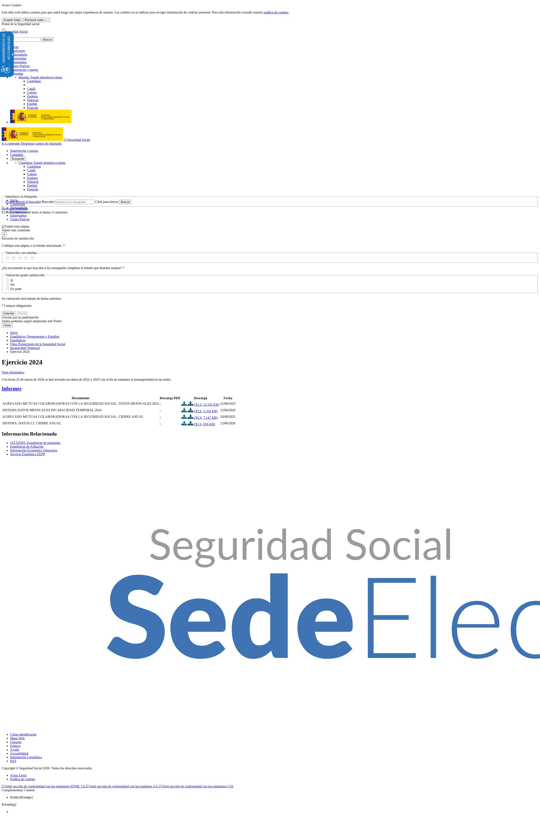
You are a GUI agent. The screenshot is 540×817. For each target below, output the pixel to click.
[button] (270, 228)
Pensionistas (18, 58)
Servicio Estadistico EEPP (27, 454)
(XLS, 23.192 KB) (206, 404)
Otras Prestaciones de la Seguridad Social (37, 344)
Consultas (16, 73)
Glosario (16, 742)
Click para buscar (106, 202)
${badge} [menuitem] (21, 797)
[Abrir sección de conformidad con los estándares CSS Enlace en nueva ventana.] (196, 786)
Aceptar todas (11, 20)
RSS (13, 761)
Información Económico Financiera (33, 450)
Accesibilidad (19, 753)
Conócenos (17, 51)
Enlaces (15, 746)
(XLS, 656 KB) (204, 424)
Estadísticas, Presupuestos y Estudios (34, 336)
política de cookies (276, 12)
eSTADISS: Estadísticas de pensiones (35, 443)
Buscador (48, 202)
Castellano (42, 162)
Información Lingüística (26, 757)
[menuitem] (274, 812)
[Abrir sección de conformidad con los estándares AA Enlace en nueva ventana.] (122, 786)
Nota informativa (13, 372)
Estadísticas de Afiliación (26, 446)
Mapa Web (17, 738)
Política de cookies (22, 779)
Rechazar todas (34, 20)
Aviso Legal (18, 775)
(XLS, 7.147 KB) (205, 417)
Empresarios (18, 62)
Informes (11, 388)
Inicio (14, 47)
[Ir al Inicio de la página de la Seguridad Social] (15, 31)
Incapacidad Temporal (25, 348)
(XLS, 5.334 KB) (205, 411)
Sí (11, 280)
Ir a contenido (11, 143)
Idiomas (40, 77)
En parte (16, 289)
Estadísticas (18, 340)
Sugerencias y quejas (24, 69)
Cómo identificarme (23, 734)
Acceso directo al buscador (23, 202)
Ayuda (14, 749)
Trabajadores (18, 54)
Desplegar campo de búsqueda (41, 143)
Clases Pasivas (20, 66)
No (12, 284)
